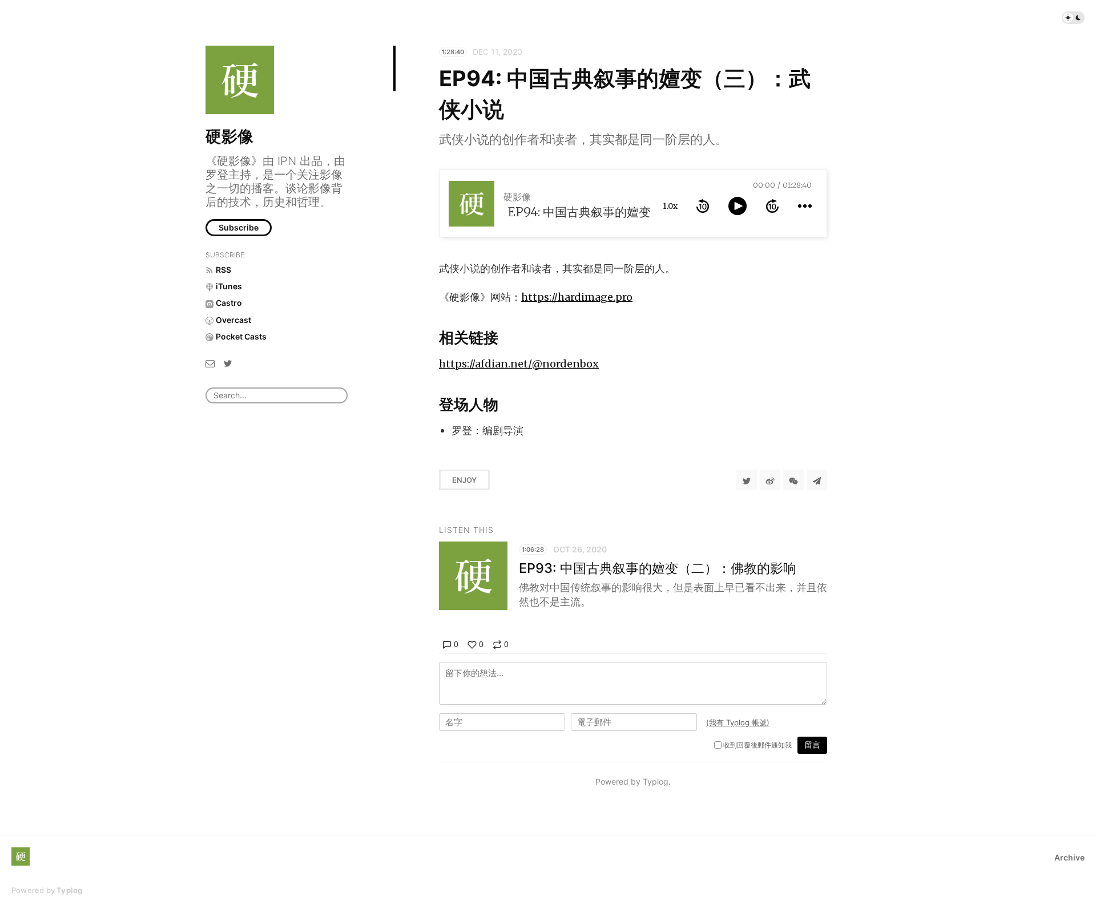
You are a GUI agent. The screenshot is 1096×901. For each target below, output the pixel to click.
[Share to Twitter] (746, 480)
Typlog (69, 890)
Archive (1069, 857)
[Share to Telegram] (817, 480)
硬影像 (229, 136)
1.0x (670, 206)
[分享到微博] (770, 480)
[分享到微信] (793, 480)
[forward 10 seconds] (772, 206)
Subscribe (239, 227)
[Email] (210, 362)
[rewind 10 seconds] (702, 206)
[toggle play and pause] (737, 206)
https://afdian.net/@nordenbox (519, 363)
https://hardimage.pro (576, 297)
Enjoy (464, 479)
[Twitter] (227, 362)
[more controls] (804, 206)
